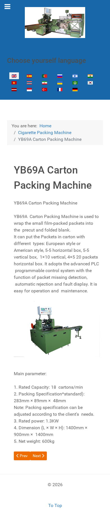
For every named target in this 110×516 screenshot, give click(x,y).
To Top (55, 505)
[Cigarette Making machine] (55, 22)
